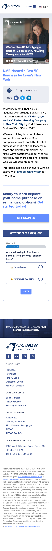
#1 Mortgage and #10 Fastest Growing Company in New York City (25, 120)
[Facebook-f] (8, 356)
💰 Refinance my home (22, 279)
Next (26, 291)
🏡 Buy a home (18, 267)
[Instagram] (32, 356)
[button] (31, 6)
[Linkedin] (24, 356)
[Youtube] (16, 356)
